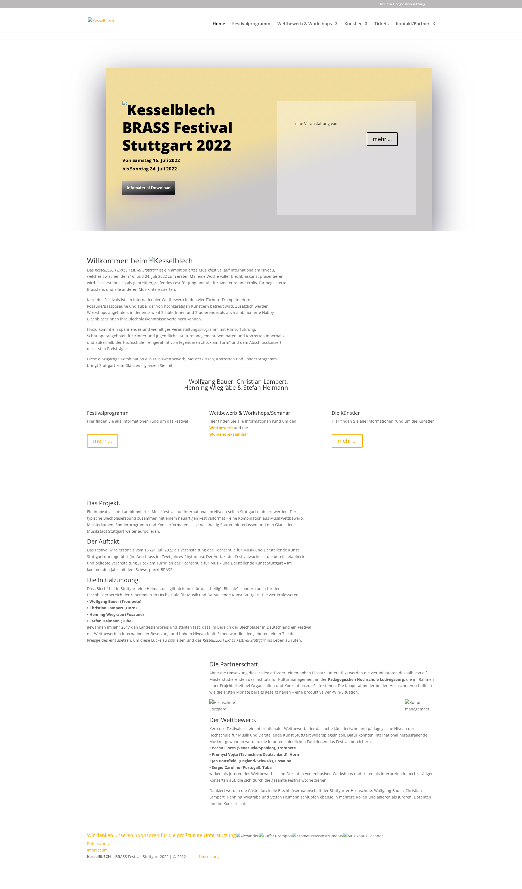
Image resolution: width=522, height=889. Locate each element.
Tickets (381, 24)
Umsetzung (209, 856)
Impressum (97, 850)
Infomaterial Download (149, 188)
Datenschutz (98, 843)
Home (219, 24)
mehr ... (382, 139)
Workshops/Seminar (228, 434)
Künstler (353, 24)
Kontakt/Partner (413, 24)
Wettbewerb (221, 427)
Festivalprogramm (251, 24)
